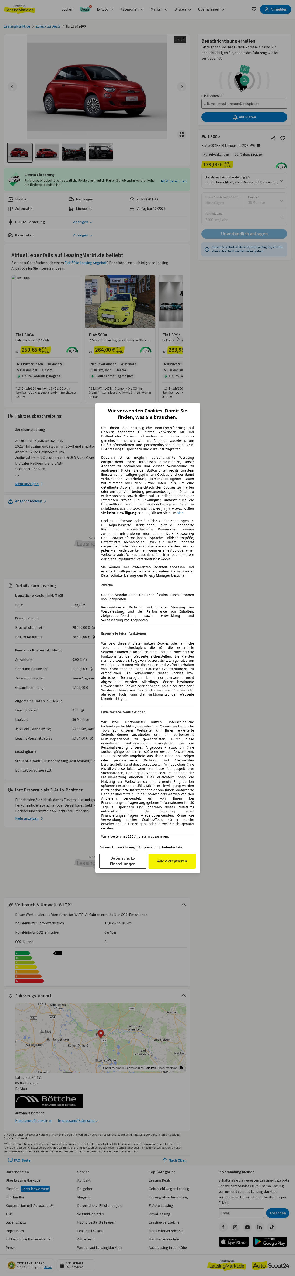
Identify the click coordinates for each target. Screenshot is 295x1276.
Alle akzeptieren (172, 861)
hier (180, 513)
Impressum (148, 847)
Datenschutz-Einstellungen (123, 861)
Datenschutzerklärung (117, 847)
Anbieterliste (172, 847)
